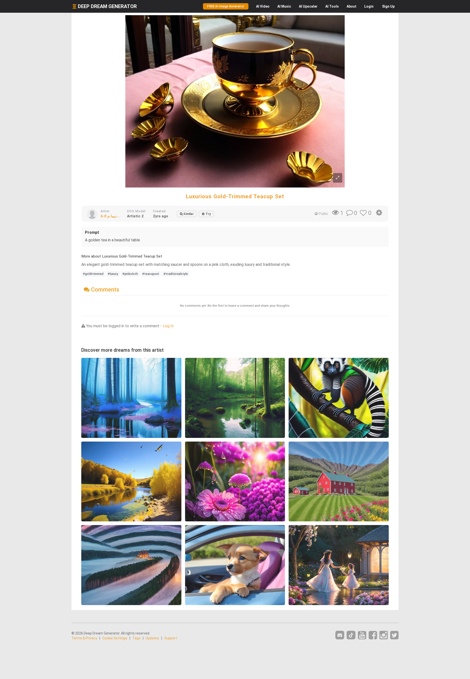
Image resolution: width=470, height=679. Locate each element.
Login (369, 6)
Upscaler (308, 6)
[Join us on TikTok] (351, 635)
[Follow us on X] (394, 635)
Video (263, 6)
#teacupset (150, 274)
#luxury (113, 274)
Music (284, 6)
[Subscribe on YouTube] (362, 635)
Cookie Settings (114, 638)
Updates (152, 638)
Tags (136, 638)
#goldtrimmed (93, 274)
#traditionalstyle (176, 274)
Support (170, 638)
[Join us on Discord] (339, 635)
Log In (168, 326)
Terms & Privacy (84, 638)
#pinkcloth (130, 274)
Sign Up (388, 6)
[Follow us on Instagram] (383, 635)
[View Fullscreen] (337, 178)
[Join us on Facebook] (373, 635)
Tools (332, 6)
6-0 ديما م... (110, 216)
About (351, 6)
